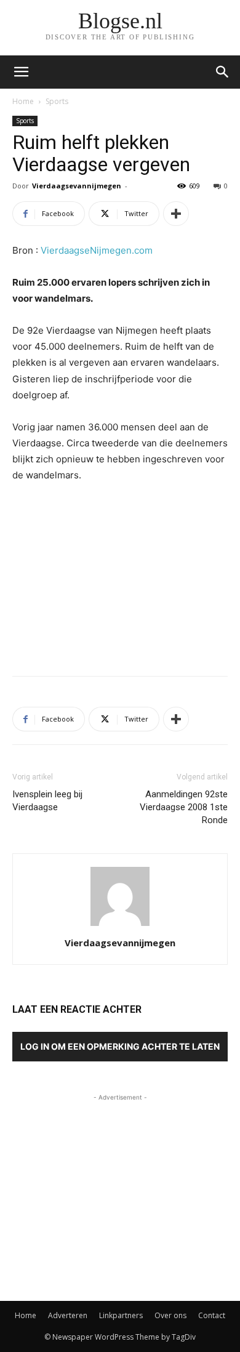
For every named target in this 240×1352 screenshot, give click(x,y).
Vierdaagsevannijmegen (76, 185)
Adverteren (67, 1315)
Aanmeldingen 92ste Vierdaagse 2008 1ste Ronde (184, 807)
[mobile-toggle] (21, 72)
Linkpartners (121, 1315)
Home (23, 101)
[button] (223, 72)
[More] (176, 213)
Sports (57, 101)
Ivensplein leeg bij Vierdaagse (47, 801)
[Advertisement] (120, 576)
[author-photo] (120, 925)
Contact (211, 1315)
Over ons (170, 1315)
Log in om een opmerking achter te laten (120, 1046)
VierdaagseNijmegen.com (97, 250)
